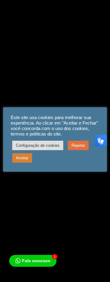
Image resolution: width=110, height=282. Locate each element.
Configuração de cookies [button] (38, 145)
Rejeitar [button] (78, 145)
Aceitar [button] (22, 158)
